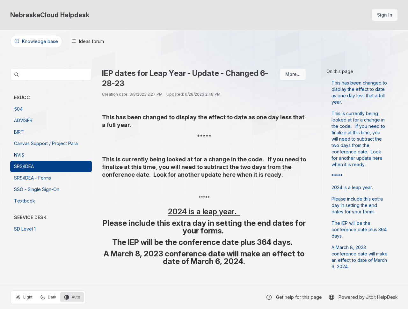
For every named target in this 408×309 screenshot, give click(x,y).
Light (28, 297)
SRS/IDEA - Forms (32, 177)
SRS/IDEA (24, 166)
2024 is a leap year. (353, 187)
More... (293, 74)
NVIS (19, 155)
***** (337, 176)
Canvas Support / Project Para (46, 143)
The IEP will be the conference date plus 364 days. (359, 229)
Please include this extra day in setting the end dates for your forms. (357, 205)
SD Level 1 (25, 229)
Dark (52, 297)
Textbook (24, 200)
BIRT (19, 132)
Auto (76, 297)
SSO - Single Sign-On (36, 189)
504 (18, 109)
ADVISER (23, 120)
